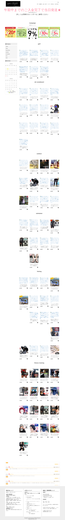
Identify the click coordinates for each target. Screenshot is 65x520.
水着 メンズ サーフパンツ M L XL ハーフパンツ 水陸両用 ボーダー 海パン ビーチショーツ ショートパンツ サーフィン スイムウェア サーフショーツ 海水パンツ (54, 246)
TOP (37, 4)
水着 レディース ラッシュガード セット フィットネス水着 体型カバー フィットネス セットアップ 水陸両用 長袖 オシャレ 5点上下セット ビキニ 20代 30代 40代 (34, 228)
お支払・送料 (45, 4)
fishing (7, 48)
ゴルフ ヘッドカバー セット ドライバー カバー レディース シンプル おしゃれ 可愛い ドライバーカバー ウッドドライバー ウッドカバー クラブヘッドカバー (55, 59)
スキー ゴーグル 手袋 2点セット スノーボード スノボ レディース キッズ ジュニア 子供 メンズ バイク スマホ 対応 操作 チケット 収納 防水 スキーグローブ (34, 112)
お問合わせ (52, 4)
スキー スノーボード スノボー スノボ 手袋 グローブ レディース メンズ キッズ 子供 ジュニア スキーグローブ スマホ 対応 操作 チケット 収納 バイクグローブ (24, 97)
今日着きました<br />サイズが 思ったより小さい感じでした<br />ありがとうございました (22, 484)
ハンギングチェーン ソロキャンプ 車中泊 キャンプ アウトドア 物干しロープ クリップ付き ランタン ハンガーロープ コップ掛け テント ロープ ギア (34, 170)
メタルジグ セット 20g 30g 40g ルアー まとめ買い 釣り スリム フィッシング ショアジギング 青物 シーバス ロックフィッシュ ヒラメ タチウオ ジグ (44, 285)
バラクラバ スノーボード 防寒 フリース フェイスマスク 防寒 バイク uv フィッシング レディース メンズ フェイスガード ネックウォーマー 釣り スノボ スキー (55, 131)
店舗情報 (40, 4)
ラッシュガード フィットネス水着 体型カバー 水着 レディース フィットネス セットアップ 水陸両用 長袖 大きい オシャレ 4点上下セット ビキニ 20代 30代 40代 (24, 248)
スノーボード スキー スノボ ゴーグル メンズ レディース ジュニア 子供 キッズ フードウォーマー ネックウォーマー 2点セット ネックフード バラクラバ (44, 96)
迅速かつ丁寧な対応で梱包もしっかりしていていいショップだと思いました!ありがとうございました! (23, 477)
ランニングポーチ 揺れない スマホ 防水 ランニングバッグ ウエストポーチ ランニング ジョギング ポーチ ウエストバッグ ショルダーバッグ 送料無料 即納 (34, 398)
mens (6, 55)
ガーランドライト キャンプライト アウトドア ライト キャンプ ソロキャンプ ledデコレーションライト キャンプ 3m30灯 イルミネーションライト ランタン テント (44, 170)
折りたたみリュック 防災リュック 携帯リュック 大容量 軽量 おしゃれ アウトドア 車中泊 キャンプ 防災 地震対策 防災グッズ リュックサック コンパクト (44, 303)
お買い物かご (57, 4)
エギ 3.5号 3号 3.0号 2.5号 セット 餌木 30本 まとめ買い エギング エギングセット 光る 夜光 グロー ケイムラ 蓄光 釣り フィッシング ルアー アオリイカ (34, 285)
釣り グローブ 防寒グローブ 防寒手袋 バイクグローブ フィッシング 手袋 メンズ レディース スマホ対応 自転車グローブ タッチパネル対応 (55, 320)
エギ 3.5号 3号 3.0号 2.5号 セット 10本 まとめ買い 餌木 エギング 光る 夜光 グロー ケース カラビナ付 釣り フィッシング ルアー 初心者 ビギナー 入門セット (23, 285)
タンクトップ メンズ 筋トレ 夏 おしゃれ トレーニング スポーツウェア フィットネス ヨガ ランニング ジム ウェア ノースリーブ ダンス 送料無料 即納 (44, 379)
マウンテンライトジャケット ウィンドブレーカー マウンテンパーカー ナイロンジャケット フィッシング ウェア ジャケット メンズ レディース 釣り (34, 204)
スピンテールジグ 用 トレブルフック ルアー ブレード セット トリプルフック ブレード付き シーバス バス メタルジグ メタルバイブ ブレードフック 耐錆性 (55, 356)
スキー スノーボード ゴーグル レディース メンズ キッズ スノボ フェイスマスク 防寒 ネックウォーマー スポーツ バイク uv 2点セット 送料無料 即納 (55, 115)
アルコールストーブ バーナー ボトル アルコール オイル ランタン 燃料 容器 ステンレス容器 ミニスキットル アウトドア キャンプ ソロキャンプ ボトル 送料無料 (55, 170)
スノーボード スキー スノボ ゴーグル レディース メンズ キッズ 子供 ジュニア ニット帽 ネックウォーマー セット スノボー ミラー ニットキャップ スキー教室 (34, 97)
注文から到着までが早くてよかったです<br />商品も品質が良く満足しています (20, 470)
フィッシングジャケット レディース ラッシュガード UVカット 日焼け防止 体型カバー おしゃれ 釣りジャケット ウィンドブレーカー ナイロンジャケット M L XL (34, 75)
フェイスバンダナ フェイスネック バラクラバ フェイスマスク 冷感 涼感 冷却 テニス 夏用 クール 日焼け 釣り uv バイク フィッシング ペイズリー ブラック (23, 206)
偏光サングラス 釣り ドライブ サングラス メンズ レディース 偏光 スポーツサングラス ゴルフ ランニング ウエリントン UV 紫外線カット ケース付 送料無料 (44, 205)
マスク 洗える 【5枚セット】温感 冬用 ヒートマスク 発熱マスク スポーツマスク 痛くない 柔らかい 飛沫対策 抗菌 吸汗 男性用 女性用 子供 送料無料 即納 (54, 416)
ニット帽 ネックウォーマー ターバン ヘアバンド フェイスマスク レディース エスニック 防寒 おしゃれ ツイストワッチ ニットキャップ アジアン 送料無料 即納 (24, 434)
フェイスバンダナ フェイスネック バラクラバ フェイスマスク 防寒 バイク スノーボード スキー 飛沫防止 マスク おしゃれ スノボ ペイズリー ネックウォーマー (24, 113)
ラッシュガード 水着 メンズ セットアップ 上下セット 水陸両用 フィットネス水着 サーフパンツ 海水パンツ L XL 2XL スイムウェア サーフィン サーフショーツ (34, 246)
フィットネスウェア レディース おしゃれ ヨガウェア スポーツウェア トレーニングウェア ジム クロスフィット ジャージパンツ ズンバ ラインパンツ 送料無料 (24, 398)
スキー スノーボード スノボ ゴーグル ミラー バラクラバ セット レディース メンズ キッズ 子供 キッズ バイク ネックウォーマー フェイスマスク (44, 112)
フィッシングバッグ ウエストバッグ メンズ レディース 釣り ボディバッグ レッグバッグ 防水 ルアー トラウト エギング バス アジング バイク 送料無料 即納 (34, 304)
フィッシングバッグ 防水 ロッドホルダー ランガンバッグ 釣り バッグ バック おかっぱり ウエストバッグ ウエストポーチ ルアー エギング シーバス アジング (54, 304)
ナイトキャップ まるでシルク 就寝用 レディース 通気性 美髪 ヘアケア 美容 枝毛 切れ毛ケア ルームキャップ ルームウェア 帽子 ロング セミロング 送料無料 (34, 434)
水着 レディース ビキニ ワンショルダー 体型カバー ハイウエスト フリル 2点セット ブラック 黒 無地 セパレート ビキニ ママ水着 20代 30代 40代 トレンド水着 (24, 452)
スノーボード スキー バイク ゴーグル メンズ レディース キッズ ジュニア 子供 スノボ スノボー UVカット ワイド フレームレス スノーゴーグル (34, 130)
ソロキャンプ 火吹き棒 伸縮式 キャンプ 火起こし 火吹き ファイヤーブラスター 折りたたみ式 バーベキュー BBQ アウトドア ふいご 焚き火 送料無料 (24, 186)
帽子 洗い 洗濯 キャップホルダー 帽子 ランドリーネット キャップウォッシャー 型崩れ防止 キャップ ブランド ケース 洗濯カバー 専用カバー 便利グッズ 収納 (44, 321)
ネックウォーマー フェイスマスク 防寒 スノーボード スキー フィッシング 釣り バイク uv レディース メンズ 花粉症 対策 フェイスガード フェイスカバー (44, 130)
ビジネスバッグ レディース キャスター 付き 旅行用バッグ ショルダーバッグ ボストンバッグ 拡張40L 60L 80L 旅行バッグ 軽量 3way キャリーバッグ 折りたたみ (54, 97)
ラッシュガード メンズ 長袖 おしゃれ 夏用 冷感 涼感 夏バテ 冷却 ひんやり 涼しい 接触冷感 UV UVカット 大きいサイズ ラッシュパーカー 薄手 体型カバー (44, 227)
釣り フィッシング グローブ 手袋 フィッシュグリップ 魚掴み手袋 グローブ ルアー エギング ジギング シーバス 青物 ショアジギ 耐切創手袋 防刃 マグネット (55, 338)
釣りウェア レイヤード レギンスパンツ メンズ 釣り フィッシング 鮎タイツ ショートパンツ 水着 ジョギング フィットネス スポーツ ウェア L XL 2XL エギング (55, 188)
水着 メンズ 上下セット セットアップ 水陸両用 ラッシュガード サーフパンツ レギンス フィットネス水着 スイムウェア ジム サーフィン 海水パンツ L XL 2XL (24, 227)
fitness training (8, 50)
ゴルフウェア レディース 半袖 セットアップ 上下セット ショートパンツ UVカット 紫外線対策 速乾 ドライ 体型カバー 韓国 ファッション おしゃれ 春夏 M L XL (44, 59)
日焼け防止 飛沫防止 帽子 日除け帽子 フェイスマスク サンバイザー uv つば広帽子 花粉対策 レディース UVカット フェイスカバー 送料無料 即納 (24, 74)
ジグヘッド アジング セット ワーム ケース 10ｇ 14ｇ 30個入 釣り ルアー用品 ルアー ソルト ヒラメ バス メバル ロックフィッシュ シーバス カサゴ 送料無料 (24, 306)
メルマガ (48, 4)
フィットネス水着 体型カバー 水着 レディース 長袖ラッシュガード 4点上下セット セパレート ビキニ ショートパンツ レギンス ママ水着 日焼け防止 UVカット (44, 416)
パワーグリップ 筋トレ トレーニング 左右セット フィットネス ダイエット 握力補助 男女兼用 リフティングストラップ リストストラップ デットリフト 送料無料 (54, 379)
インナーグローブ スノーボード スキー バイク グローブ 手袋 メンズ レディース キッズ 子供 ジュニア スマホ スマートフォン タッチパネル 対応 (24, 130)
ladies (7, 57)
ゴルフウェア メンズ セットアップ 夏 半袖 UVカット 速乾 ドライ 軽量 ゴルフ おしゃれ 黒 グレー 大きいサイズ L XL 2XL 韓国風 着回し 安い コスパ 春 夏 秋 (44, 74)
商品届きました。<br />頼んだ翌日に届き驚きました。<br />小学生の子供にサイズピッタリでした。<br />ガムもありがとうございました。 (29, 463)
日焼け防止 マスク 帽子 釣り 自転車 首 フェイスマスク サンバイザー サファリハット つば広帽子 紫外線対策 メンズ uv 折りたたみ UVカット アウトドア (34, 188)
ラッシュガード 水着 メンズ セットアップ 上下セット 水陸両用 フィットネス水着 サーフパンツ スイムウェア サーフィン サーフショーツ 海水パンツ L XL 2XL (54, 230)
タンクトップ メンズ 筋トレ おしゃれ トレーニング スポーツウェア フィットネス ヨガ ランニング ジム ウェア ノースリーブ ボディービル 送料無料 (34, 379)
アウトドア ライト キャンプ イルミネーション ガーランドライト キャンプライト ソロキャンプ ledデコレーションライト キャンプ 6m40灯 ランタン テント (24, 168)
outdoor (7, 46)
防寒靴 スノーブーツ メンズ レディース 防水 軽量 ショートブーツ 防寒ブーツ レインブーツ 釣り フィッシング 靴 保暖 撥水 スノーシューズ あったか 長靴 (24, 147)
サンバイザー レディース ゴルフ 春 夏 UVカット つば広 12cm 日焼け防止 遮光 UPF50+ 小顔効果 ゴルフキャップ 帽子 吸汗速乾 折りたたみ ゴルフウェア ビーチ (24, 59)
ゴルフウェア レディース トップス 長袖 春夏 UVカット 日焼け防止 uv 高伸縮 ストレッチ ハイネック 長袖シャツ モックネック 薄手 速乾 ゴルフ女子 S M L (34, 59)
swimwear (7, 52)
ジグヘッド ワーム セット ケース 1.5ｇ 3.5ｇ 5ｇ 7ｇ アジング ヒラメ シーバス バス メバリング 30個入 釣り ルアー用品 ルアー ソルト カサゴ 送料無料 (55, 288)
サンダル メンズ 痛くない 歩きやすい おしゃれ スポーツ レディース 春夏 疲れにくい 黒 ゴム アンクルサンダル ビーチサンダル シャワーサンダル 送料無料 (34, 264)
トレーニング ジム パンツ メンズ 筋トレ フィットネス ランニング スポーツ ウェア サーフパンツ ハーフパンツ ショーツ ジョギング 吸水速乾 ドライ (24, 379)
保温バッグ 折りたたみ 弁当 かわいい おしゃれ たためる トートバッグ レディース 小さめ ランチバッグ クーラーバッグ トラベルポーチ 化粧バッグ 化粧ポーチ (54, 434)
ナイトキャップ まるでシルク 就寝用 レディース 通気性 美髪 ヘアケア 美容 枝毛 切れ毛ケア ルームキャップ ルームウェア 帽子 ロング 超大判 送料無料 (24, 416)
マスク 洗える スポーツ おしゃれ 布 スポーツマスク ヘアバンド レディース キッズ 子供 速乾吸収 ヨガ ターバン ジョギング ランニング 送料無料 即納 (44, 398)
